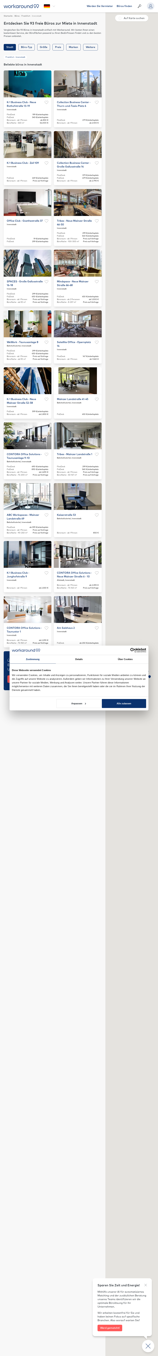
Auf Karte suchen (134, 18)
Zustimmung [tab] (33, 659)
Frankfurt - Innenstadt (15, 57)
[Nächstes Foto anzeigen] (47, 84)
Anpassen (76, 703)
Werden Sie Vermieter (100, 6)
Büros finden (124, 6)
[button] (149, 677)
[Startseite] (21, 6)
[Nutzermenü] (150, 6)
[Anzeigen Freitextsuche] (139, 6)
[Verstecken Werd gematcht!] (145, 1285)
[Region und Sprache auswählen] (49, 6)
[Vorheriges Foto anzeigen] (8, 84)
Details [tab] (79, 659)
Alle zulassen (124, 703)
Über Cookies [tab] (125, 659)
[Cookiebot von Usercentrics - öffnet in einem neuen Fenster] (132, 650)
